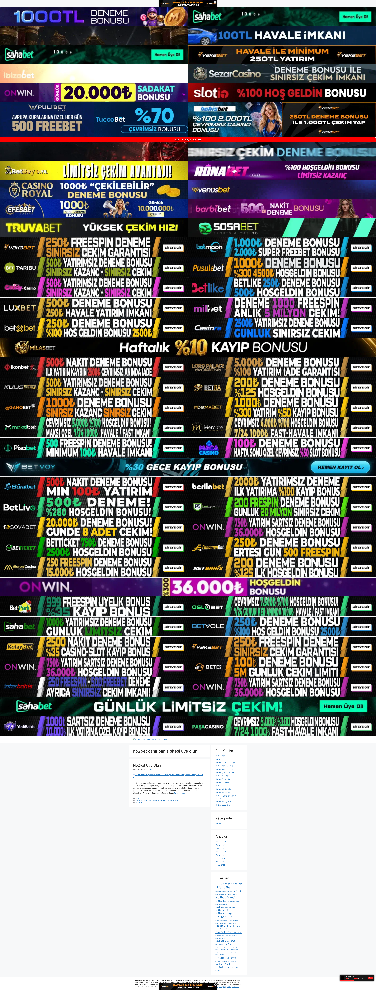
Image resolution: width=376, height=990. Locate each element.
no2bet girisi (221, 910)
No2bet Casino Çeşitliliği (225, 763)
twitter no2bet (222, 964)
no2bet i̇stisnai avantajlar (221, 920)
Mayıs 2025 (220, 855)
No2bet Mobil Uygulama (227, 926)
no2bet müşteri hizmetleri (221, 929)
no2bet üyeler (230, 952)
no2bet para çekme (225, 941)
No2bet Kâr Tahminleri (224, 789)
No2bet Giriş (162, 800)
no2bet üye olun (172, 800)
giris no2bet (223, 887)
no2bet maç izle (232, 923)
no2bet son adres (219, 944)
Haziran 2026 (220, 842)
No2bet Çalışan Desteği (224, 773)
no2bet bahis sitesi (234, 901)
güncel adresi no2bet (220, 891)
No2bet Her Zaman (223, 792)
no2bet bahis (222, 901)
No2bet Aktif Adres (223, 776)
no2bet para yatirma (220, 938)
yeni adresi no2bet (224, 967)
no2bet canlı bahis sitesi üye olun (146, 800)
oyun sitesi (218, 961)
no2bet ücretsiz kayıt (220, 952)
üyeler (236, 967)
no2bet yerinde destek (232, 949)
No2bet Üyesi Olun (222, 805)
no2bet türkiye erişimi (220, 947)
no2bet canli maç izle (226, 907)
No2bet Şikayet (225, 957)
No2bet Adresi (221, 756)
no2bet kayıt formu (233, 920)
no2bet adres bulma (232, 894)
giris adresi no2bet (232, 883)
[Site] (94, 247)
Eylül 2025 (219, 848)
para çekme (233, 961)
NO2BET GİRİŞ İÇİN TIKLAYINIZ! (188, 140)
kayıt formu (229, 891)
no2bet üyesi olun (219, 954)
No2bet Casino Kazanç (224, 779)
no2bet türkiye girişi (232, 947)
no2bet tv (230, 944)
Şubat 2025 (220, 858)
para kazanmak (225, 961)
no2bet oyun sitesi (220, 935)
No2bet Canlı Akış (222, 782)
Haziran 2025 (220, 852)
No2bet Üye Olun (147, 765)
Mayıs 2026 (220, 845)
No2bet (137, 798)
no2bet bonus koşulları (221, 904)
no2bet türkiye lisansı (220, 949)
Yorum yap (139, 802)
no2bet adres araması (220, 894)
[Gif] (188, 347)
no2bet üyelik (238, 952)
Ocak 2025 (219, 862)
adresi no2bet (218, 884)
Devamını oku (179, 793)
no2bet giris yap (223, 913)
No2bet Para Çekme (223, 802)
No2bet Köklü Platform (224, 769)
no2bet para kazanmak (231, 935)
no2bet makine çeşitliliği (221, 923)
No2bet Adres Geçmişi (224, 766)
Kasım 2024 (220, 865)
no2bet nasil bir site (228, 932)
